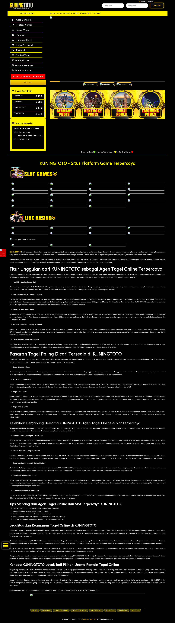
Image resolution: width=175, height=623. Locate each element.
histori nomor (79, 610)
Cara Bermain (23, 19)
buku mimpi (96, 610)
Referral (20, 34)
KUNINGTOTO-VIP (89, 619)
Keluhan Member (24, 65)
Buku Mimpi (22, 29)
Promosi (20, 50)
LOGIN (157, 5)
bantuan (110, 610)
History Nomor (23, 24)
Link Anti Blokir (23, 70)
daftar (135, 610)
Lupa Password (24, 45)
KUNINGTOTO (15, 252)
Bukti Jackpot (22, 60)
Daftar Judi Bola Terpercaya (28, 76)
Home (34, 610)
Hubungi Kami (23, 39)
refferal (123, 610)
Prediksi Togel (22, 55)
